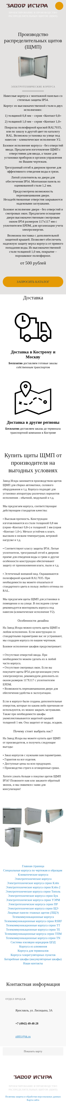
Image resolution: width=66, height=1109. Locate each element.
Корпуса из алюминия (33, 946)
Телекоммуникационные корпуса (33, 916)
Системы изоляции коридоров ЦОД (33, 942)
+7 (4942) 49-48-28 (26, 1023)
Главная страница (33, 866)
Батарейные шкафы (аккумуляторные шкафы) (33, 959)
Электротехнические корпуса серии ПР (33, 904)
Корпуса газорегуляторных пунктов (33, 954)
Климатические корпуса (33, 874)
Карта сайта (33, 1100)
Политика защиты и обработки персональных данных (33, 1096)
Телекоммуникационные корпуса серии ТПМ (33, 933)
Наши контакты (33, 963)
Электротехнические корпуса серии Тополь (33, 891)
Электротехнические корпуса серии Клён (33, 883)
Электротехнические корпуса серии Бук (33, 895)
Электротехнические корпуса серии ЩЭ (33, 908)
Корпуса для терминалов (33, 950)
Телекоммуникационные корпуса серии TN (33, 938)
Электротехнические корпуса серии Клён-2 (33, 887)
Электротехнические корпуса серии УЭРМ (33, 900)
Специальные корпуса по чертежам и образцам (32, 870)
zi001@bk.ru (23, 1036)
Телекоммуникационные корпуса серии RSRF (33, 921)
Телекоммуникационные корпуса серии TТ (33, 925)
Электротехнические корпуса (33, 878)
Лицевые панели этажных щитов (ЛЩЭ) (33, 912)
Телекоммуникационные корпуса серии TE (33, 929)
